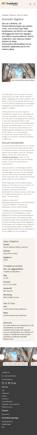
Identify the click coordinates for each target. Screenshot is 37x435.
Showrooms (5, 414)
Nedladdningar (6, 424)
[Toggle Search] (30, 4)
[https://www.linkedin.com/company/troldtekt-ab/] (15, 383)
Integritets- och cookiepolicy (10, 404)
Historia (4, 396)
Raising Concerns (7, 407)
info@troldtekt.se (7, 379)
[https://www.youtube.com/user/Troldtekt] (12, 383)
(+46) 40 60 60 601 (10, 376)
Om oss (5, 387)
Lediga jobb (5, 393)
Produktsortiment (7, 421)
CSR (3, 390)
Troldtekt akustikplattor (10, 157)
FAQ (3, 427)
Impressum (5, 399)
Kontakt (5, 410)
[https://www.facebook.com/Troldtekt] (6, 383)
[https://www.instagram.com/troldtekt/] (3, 383)
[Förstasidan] (10, 4)
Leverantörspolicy (7, 401)
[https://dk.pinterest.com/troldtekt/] (9, 383)
